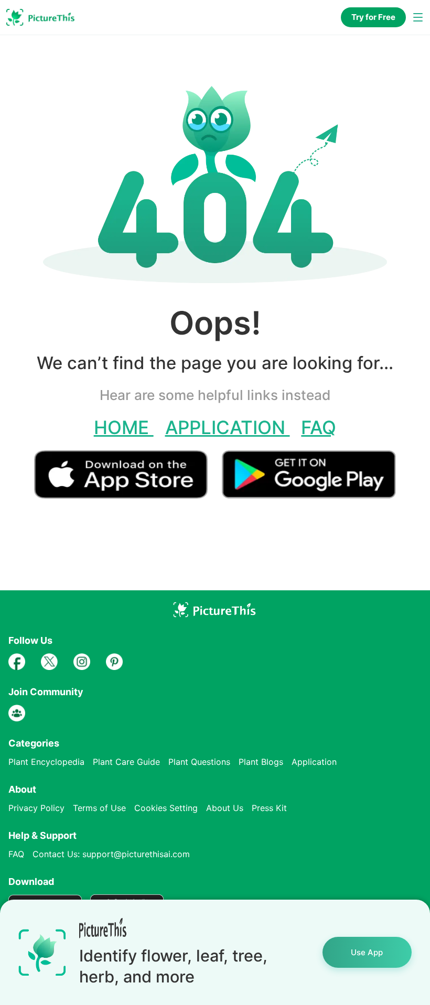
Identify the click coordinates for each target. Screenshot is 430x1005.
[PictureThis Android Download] (309, 494)
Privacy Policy (36, 808)
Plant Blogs (261, 762)
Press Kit (269, 808)
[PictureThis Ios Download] (128, 494)
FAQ (318, 427)
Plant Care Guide (126, 762)
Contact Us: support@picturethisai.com (111, 854)
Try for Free (373, 17)
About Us (224, 808)
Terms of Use (99, 808)
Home (124, 427)
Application (227, 427)
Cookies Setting (166, 808)
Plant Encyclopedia (46, 762)
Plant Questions (199, 762)
